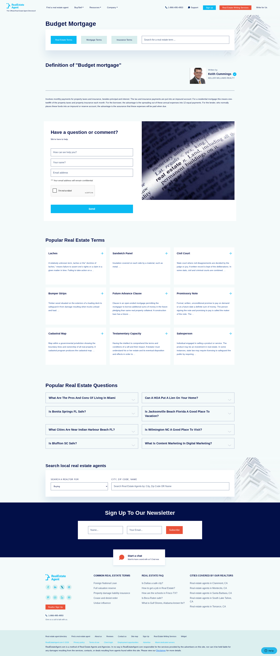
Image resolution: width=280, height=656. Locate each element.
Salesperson (184, 333)
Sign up (209, 7)
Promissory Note (187, 293)
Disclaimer (161, 650)
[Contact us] (69, 597)
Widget (184, 636)
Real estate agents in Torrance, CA (208, 606)
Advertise (146, 642)
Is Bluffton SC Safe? (63, 443)
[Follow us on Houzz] (62, 597)
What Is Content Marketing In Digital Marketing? (178, 443)
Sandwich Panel (123, 253)
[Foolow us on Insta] (69, 587)
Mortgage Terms (94, 40)
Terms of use (94, 642)
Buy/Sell (78, 7)
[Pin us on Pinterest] (48, 597)
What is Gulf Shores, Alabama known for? (163, 603)
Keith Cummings (219, 74)
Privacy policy (79, 642)
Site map (134, 636)
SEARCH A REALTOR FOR (65, 479)
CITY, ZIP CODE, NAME (124, 479)
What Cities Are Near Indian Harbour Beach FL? (82, 429)
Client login (108, 642)
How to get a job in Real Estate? (158, 588)
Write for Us (261, 7)
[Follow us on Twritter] (62, 587)
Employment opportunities (128, 642)
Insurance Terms (124, 40)
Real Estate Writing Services (235, 7)
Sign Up (146, 636)
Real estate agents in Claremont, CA (209, 583)
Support (194, 7)
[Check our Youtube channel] (55, 597)
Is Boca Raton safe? (152, 598)
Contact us (122, 636)
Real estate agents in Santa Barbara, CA (211, 593)
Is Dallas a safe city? (152, 583)
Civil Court (183, 253)
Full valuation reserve (105, 588)
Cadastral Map (57, 333)
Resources (94, 7)
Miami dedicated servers (165, 642)
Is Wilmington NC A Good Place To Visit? (173, 429)
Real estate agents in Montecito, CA (208, 588)
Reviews (109, 636)
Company (111, 7)
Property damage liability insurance (112, 593)
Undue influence (102, 603)
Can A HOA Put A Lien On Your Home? (171, 397)
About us (98, 636)
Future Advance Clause (127, 293)
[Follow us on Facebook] (48, 587)
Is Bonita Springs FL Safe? (67, 411)
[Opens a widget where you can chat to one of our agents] (269, 651)
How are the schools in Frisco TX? (159, 593)
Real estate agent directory (56, 636)
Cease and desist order (106, 598)
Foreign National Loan (105, 583)
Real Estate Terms (63, 40)
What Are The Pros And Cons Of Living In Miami (82, 397)
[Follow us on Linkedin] (55, 587)
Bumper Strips (57, 293)
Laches (52, 253)
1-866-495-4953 (175, 7)
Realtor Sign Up (55, 607)
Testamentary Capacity (127, 333)
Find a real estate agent (57, 7)
